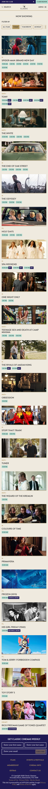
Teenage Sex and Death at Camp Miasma (20, 331)
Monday (37, 27)
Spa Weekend (9, 264)
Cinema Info (35, 765)
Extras (13, 770)
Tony (5, 96)
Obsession (8, 397)
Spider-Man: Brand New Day (18, 60)
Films (12, 760)
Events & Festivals (35, 760)
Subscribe (40, 751)
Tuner (5, 463)
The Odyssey (9, 198)
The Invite (7, 133)
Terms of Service (26, 784)
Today (15, 27)
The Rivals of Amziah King (17, 365)
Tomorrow (26, 27)
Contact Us (35, 770)
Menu (41, 7)
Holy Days (8, 231)
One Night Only (11, 297)
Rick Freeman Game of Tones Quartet (24, 725)
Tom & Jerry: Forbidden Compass (21, 660)
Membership (13, 765)
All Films (6, 27)
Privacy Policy (24, 780)
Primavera (8, 561)
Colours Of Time (11, 528)
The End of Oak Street (15, 166)
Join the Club (7, 2)
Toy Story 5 (8, 692)
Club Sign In (42, 2)
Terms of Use (13, 780)
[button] (45, 27)
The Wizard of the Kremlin (17, 496)
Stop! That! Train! (12, 430)
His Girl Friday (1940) (14, 627)
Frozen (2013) (9, 594)
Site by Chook (35, 780)
